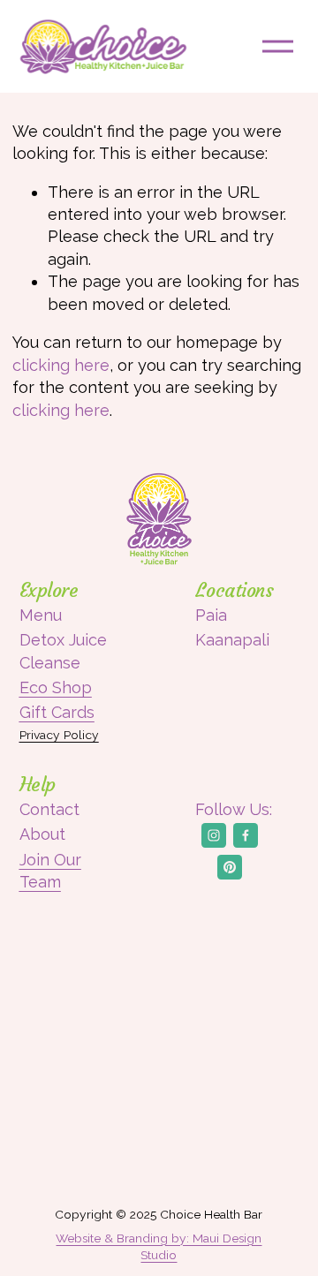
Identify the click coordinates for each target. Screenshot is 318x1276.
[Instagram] (213, 835)
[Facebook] (245, 835)
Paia (211, 615)
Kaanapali (232, 639)
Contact (49, 809)
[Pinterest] (229, 867)
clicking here (61, 365)
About (42, 834)
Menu (40, 615)
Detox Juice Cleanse (63, 650)
